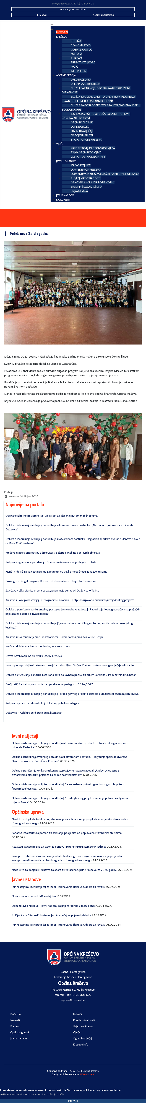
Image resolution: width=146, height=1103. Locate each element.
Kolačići (77, 1014)
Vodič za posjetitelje (103, 14)
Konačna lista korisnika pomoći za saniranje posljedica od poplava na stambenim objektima (67, 833)
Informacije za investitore (73, 9)
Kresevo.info (80, 1044)
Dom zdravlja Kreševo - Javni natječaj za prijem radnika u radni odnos (54, 905)
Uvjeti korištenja (83, 1026)
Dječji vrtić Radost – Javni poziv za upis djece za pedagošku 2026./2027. (49, 684)
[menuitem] (62, 32)
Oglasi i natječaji (82, 1038)
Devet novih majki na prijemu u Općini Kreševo (34, 656)
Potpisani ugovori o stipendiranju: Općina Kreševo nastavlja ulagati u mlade (51, 562)
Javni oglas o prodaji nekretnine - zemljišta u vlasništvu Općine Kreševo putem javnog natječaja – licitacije (70, 665)
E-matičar (42, 14)
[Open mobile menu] (52, 24)
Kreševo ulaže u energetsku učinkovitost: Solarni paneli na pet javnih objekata (53, 552)
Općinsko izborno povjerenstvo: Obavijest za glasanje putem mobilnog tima (52, 515)
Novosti (15, 1020)
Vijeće (76, 1032)
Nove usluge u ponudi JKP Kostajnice (34, 896)
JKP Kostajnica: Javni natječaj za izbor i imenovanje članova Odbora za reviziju (58, 887)
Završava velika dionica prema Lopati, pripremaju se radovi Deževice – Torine (52, 590)
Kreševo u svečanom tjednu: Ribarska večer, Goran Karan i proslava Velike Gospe (55, 637)
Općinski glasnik (19, 1032)
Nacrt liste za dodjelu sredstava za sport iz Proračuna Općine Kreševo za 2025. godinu (64, 870)
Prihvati (73, 1100)
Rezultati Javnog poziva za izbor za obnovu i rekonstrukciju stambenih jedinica (59, 846)
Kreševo (15, 1026)
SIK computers (86, 1074)
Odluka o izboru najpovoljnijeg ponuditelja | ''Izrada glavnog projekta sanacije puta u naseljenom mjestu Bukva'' (73, 693)
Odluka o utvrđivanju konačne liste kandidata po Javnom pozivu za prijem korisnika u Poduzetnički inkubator (71, 675)
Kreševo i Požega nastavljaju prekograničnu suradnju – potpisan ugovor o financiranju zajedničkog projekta (70, 600)
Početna (15, 1014)
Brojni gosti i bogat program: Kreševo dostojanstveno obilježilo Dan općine (51, 581)
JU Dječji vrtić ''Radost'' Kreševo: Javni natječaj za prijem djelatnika (51, 915)
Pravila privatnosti (84, 1020)
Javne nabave (18, 1038)
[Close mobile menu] (52, 29)
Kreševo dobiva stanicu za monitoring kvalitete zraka (38, 646)
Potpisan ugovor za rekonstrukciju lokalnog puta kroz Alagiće (42, 703)
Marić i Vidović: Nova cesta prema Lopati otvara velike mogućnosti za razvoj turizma (56, 571)
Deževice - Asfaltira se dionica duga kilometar (34, 712)
